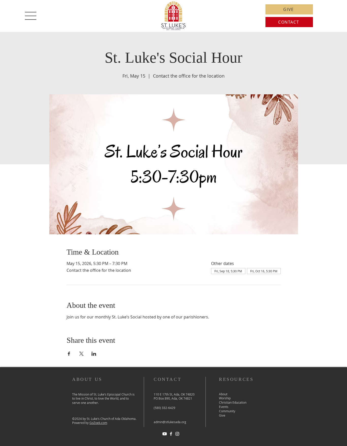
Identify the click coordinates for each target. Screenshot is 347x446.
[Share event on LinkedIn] (93, 354)
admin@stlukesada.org (170, 422)
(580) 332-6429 (164, 408)
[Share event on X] (81, 354)
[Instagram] (177, 433)
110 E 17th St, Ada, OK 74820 (174, 394)
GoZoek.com (98, 423)
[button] (30, 16)
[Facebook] (171, 433)
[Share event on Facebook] (69, 354)
